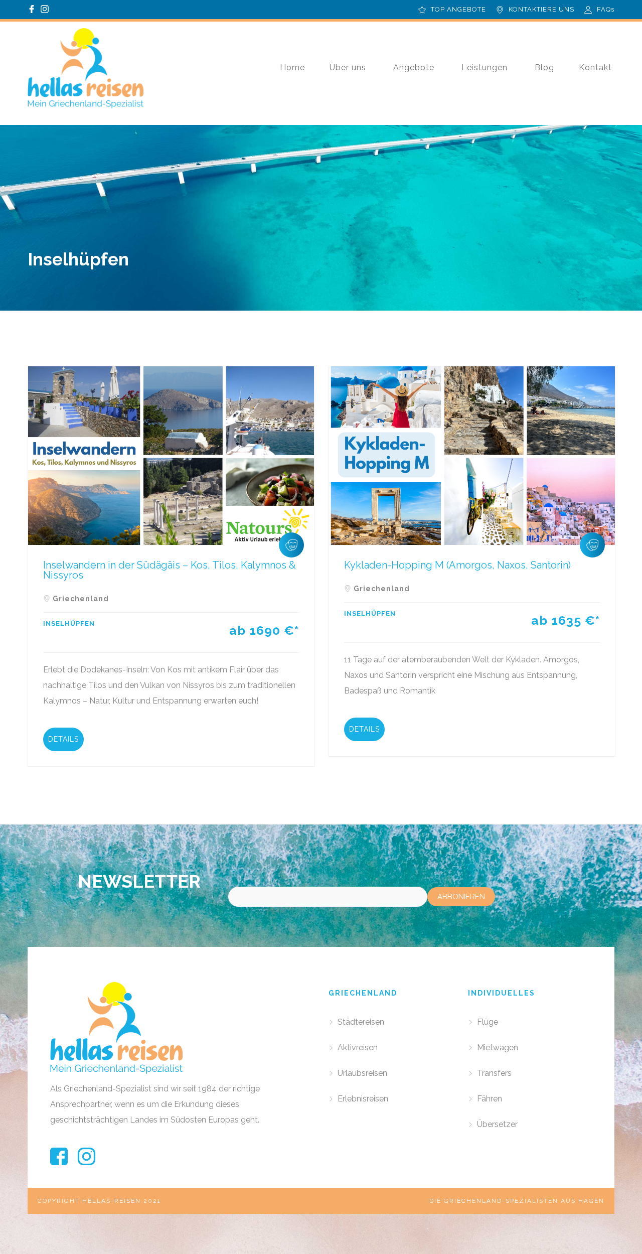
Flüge (487, 1022)
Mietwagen (497, 1047)
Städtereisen (361, 1022)
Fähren (489, 1098)
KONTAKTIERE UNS (541, 9)
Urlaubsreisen (362, 1073)
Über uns (348, 67)
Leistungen (484, 67)
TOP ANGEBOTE (458, 9)
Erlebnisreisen (363, 1098)
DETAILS (63, 739)
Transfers (494, 1073)
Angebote (413, 67)
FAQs (605, 9)
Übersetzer (497, 1124)
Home (292, 67)
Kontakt (595, 67)
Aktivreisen (358, 1047)
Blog (544, 67)
